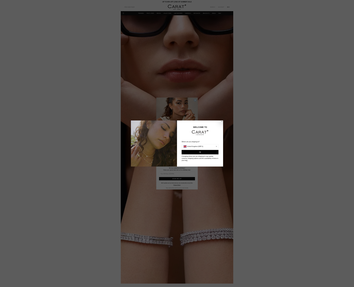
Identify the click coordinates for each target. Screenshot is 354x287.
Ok (200, 152)
